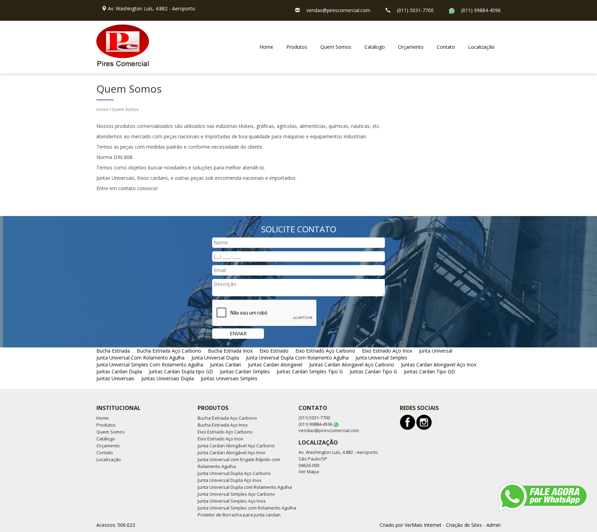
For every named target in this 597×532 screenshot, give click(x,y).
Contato (446, 47)
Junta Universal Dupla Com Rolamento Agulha (297, 357)
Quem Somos (335, 47)
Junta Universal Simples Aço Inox (232, 501)
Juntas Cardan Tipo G (373, 371)
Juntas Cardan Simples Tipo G (310, 371)
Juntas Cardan (225, 364)
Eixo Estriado (273, 350)
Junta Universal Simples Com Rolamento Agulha (149, 364)
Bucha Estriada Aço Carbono (169, 350)
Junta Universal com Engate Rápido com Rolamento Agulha (239, 462)
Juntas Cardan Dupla (119, 371)
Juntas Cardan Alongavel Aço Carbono (351, 364)
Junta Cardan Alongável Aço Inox (231, 452)
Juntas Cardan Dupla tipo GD (181, 371)
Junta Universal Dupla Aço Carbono (234, 473)
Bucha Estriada (113, 350)
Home (266, 47)
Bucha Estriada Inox (230, 350)
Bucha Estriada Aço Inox (223, 425)
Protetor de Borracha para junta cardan (239, 515)
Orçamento (411, 47)
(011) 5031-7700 (415, 10)
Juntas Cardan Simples (245, 371)
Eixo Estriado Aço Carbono (325, 350)
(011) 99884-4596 (481, 10)
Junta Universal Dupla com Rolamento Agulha (245, 487)
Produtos (296, 47)
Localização (481, 47)
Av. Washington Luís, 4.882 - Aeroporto (151, 8)
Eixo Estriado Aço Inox (387, 350)
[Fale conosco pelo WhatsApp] (542, 496)
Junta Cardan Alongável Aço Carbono (236, 445)
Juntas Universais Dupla (167, 378)
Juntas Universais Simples (229, 378)
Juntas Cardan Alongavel (275, 364)
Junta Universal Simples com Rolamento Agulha (247, 508)
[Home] (122, 42)
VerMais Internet (423, 525)
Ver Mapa (308, 471)
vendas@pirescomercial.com (338, 10)
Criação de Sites (464, 525)
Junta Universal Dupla (215, 357)
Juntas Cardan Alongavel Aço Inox (438, 364)
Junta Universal (435, 350)
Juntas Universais (115, 378)
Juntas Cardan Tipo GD (429, 371)
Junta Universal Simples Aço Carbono (236, 494)
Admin (493, 525)
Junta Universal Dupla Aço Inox (230, 480)
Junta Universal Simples (381, 357)
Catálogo (374, 47)
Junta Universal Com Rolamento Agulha (140, 357)
